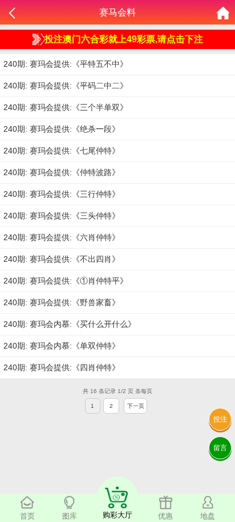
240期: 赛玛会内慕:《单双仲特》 (61, 345)
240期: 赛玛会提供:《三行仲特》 (61, 194)
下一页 (135, 406)
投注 (220, 419)
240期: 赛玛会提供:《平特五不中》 (65, 63)
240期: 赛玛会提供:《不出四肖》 (61, 259)
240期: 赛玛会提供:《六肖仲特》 (61, 237)
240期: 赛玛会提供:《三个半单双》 (65, 107)
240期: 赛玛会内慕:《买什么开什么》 (69, 324)
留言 (220, 448)
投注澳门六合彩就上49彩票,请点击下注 (123, 39)
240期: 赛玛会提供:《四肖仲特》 (61, 367)
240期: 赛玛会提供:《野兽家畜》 (61, 302)
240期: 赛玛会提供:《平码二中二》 (65, 85)
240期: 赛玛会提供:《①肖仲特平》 (65, 280)
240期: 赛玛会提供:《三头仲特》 (61, 215)
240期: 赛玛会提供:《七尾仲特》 (61, 150)
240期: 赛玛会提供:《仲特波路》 (61, 172)
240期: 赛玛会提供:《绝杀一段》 (61, 128)
